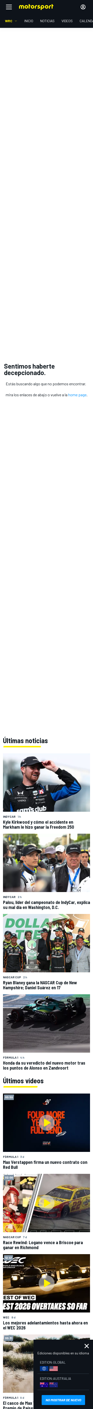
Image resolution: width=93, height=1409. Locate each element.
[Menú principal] (9, 7)
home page (77, 394)
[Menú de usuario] (83, 7)
